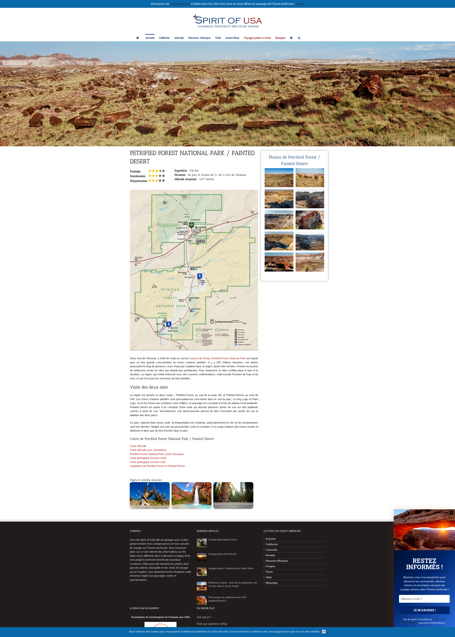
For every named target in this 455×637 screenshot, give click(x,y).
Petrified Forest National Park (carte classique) (157, 454)
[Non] (450, 632)
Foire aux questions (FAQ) (212, 623)
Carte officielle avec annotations (148, 449)
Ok (323, 631)
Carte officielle (138, 446)
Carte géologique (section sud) (147, 461)
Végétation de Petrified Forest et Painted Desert (157, 465)
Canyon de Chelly (199, 358)
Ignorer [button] (299, 3)
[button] (299, 37)
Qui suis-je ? (204, 617)
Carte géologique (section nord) (148, 457)
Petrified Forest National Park (228, 358)
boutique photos (180, 3)
